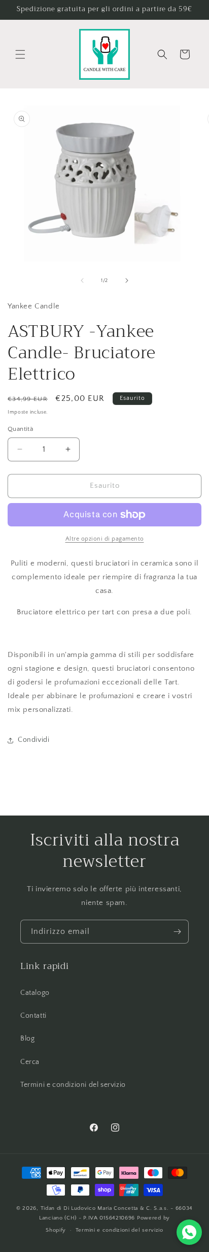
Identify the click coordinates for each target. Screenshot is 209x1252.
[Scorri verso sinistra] (82, 280)
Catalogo (35, 993)
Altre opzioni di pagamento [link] (104, 539)
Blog (27, 1039)
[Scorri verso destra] (127, 280)
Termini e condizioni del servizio (73, 1085)
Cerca (30, 1062)
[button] (20, 54)
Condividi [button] (33, 740)
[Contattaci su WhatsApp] (189, 1232)
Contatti (33, 1016)
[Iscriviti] (177, 932)
